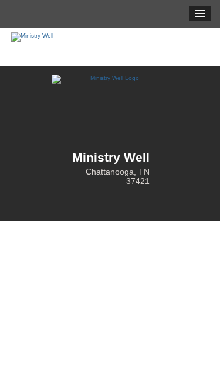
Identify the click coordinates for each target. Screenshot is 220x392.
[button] (200, 13)
